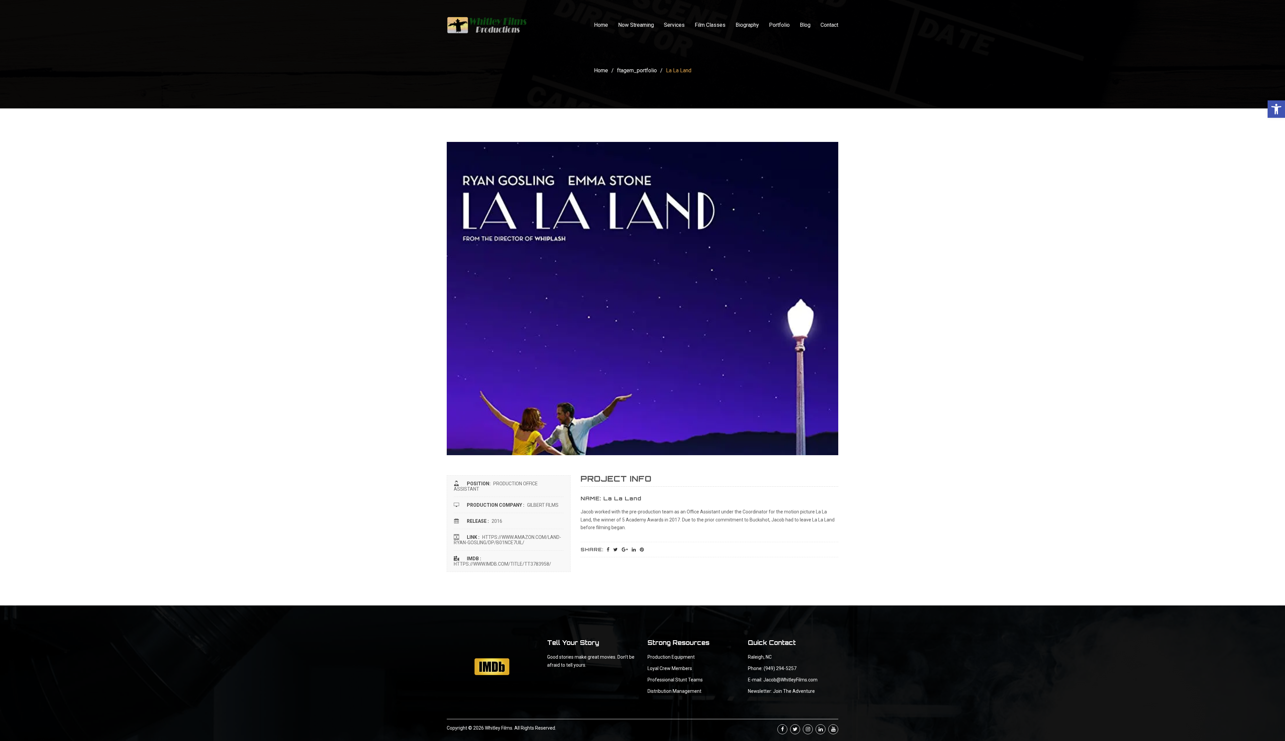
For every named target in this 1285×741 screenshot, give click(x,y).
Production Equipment (671, 657)
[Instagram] (808, 729)
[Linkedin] (821, 729)
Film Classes (710, 25)
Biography (747, 25)
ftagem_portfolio (637, 70)
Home (601, 25)
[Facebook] (782, 729)
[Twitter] (795, 729)
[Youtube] (833, 729)
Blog (805, 25)
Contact (829, 25)
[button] (1276, 109)
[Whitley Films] (487, 25)
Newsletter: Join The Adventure (781, 691)
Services (674, 25)
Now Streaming (636, 25)
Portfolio (779, 25)
